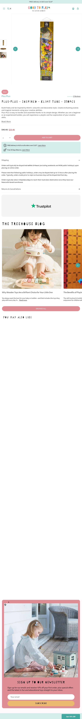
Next (78, 49)
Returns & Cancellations (11, 189)
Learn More (42, 145)
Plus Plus (6, 96)
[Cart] (78, 9)
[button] (71, 716)
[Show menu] (4, 9)
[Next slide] (78, 265)
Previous (15, 49)
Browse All (41, 309)
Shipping (5, 160)
